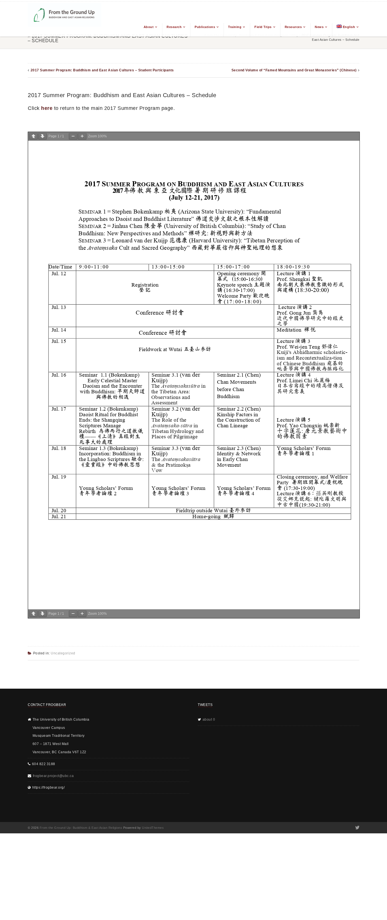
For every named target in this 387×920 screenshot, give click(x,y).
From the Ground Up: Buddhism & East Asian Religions (81, 827)
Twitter (356, 827)
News (319, 27)
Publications (205, 27)
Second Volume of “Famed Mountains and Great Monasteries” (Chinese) (294, 70)
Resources (293, 27)
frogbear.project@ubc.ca (53, 776)
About (149, 27)
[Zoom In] (82, 136)
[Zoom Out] (73, 136)
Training (234, 27)
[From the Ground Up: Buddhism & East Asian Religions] (64, 19)
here (46, 108)
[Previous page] (33, 136)
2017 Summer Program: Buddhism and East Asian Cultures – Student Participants (102, 70)
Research (174, 27)
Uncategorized (63, 653)
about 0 (209, 720)
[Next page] (42, 136)
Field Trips (263, 27)
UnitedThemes (153, 827)
